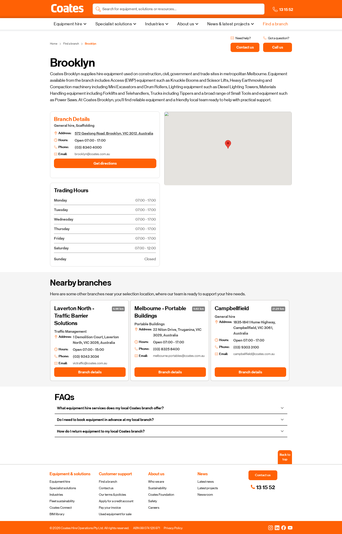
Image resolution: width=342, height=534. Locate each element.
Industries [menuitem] (154, 24)
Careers (153, 507)
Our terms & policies (112, 494)
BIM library (57, 514)
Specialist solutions (63, 488)
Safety (152, 501)
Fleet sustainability (62, 501)
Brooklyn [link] (90, 43)
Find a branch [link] (71, 43)
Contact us (106, 488)
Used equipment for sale (115, 514)
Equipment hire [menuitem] (68, 24)
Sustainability (157, 488)
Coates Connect (61, 507)
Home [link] (53, 43)
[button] (67, 8)
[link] (263, 487)
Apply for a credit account (116, 501)
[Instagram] (270, 527)
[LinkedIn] (277, 527)
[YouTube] (290, 527)
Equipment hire (60, 481)
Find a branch (108, 481)
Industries (56, 494)
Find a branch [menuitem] (275, 24)
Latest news (206, 481)
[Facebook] (283, 527)
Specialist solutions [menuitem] (113, 24)
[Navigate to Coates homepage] (67, 9)
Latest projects (208, 488)
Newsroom (205, 494)
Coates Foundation (161, 494)
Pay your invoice (110, 507)
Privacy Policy (173, 528)
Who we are (156, 481)
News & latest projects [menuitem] (228, 24)
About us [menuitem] (185, 24)
